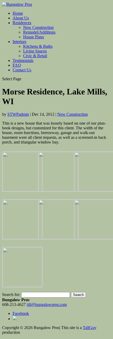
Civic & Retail (35, 56)
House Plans (33, 37)
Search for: (11, 294)
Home (18, 13)
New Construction (38, 27)
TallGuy (89, 327)
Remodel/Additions (39, 32)
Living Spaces (35, 51)
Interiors (19, 41)
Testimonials (23, 60)
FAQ (17, 65)
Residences (22, 22)
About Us (21, 18)
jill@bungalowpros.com (47, 304)
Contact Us (22, 70)
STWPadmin (18, 114)
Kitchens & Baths (38, 46)
